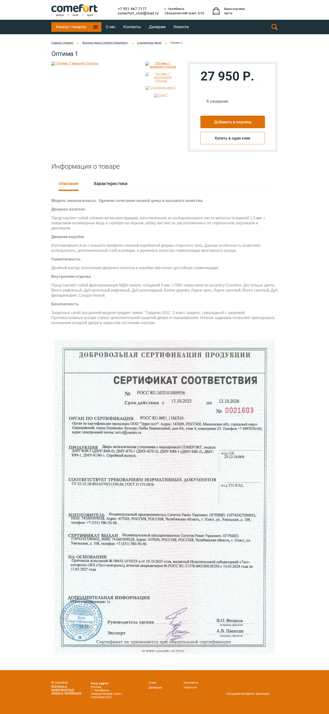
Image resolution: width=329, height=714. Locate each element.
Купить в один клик (232, 138)
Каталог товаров (71, 27)
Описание (69, 183)
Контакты (191, 682)
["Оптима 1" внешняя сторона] (94, 64)
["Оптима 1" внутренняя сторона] (161, 79)
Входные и (59, 686)
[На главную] (74, 10)
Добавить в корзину (232, 122)
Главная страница (62, 42)
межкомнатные (62, 689)
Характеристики (110, 183)
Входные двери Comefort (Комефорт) (105, 42)
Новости (190, 687)
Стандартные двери (149, 42)
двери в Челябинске (66, 693)
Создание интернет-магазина (247, 693)
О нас (153, 682)
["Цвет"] (161, 97)
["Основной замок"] (161, 89)
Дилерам (155, 687)
